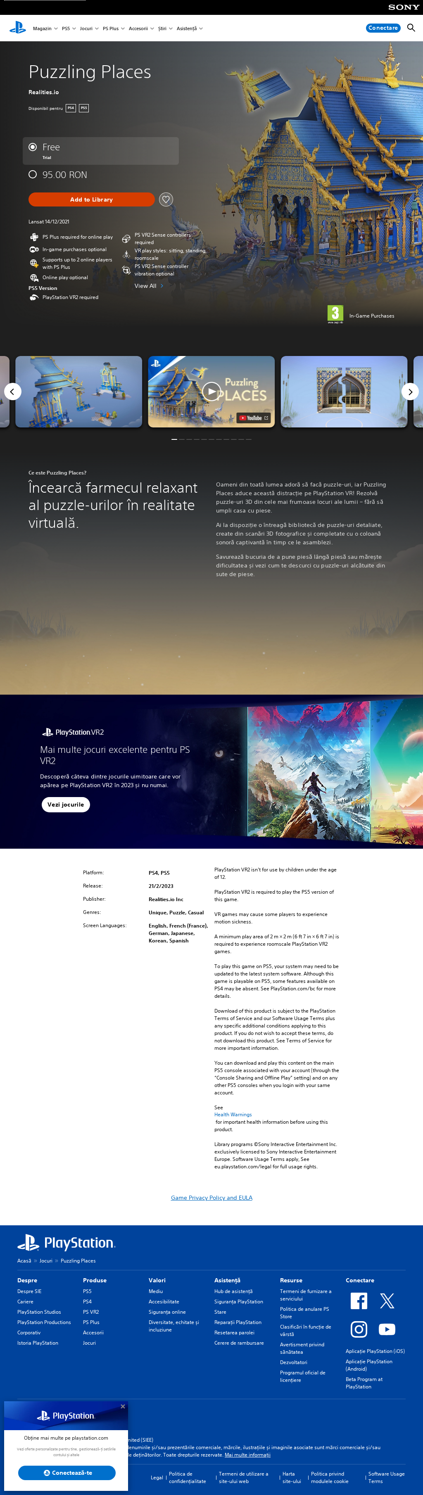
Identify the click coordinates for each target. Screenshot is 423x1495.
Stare (220, 1311)
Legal (157, 1477)
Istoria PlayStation (37, 1342)
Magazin (42, 28)
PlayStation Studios (39, 1311)
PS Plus (111, 28)
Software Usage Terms (386, 1477)
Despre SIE (29, 1291)
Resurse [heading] (291, 1280)
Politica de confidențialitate (187, 1477)
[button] (211, 391)
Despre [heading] (27, 1280)
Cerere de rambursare (239, 1342)
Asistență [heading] (227, 1280)
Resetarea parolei (234, 1332)
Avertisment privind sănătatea (302, 1348)
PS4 (87, 1301)
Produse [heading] (95, 1280)
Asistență (187, 28)
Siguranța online (167, 1311)
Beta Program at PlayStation (364, 1383)
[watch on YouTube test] (254, 418)
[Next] (410, 391)
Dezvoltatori (293, 1362)
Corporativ (28, 1332)
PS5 (66, 28)
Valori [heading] (157, 1280)
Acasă (24, 1260)
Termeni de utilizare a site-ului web (244, 1477)
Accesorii (138, 28)
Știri (162, 28)
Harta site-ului (292, 1477)
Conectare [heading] (360, 1280)
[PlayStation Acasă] (17, 28)
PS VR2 (91, 1311)
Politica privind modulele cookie (330, 1477)
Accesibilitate (164, 1301)
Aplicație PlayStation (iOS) (375, 1351)
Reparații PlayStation (237, 1322)
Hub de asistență (233, 1291)
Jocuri (86, 28)
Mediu (156, 1291)
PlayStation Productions (44, 1322)
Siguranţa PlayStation (238, 1301)
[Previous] (12, 391)
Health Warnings (233, 1114)
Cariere (25, 1301)
